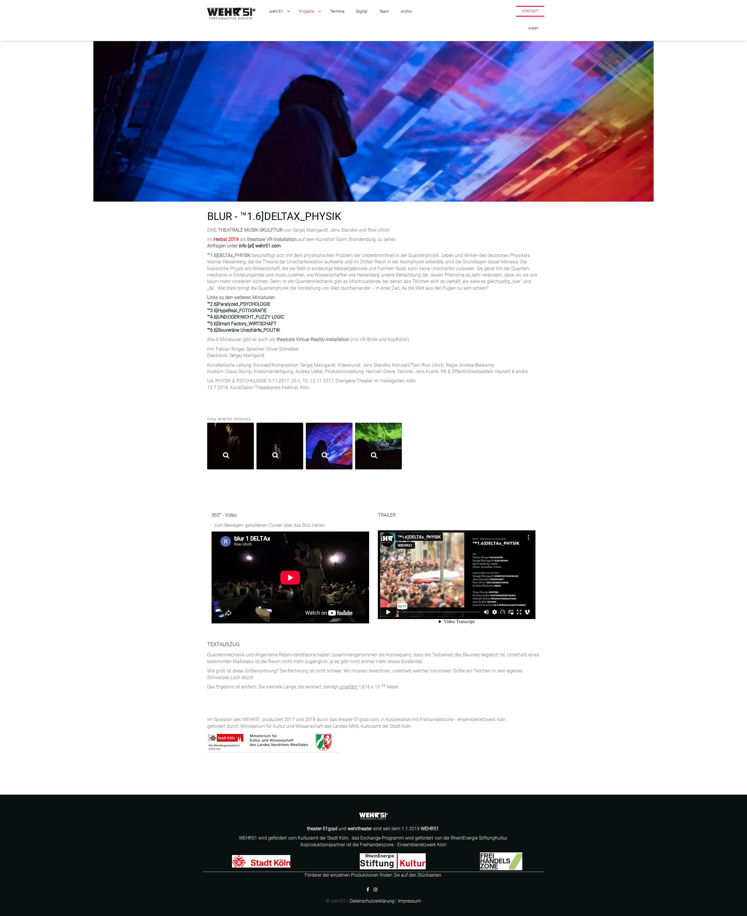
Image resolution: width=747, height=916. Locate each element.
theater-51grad (322, 828)
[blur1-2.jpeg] (279, 446)
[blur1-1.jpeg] (230, 446)
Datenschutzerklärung (372, 901)
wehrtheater (360, 828)
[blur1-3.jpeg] (329, 446)
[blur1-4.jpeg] (378, 446)
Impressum (409, 901)
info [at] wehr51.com (260, 246)
